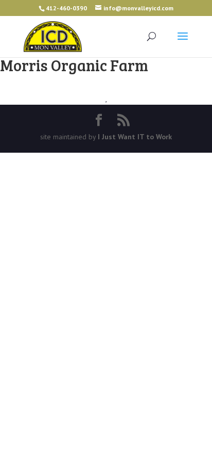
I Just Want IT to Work (135, 136)
